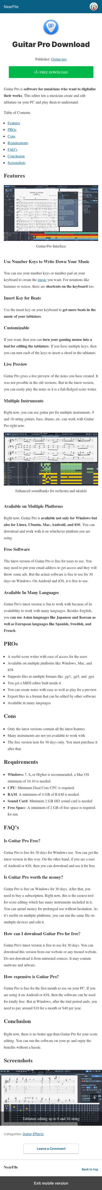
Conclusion (16, 155)
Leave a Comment (51, 1149)
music (42, 279)
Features (14, 122)
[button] (94, 1098)
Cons (11, 136)
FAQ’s (12, 149)
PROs (12, 129)
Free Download (53, 72)
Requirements (18, 142)
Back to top (90, 1169)
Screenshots (16, 162)
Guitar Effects (33, 1134)
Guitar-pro (59, 58)
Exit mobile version (51, 1183)
